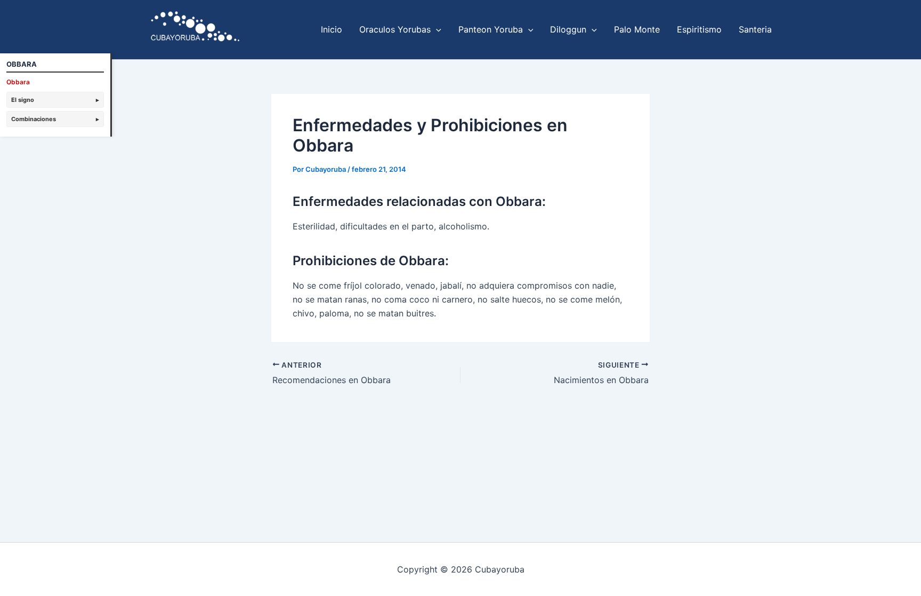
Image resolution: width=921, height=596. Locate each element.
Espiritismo (699, 29)
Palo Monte (637, 29)
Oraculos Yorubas (395, 29)
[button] (436, 29)
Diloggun (568, 29)
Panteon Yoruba (490, 29)
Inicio (331, 29)
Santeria (755, 29)
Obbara (18, 82)
